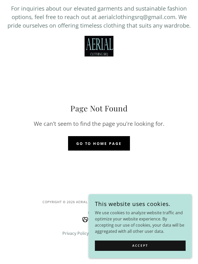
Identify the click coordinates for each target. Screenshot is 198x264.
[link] (99, 46)
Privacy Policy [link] (75, 233)
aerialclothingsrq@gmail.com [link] (136, 17)
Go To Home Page (99, 143)
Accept (140, 245)
